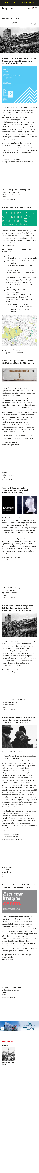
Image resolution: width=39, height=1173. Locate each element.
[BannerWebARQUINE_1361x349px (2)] (19, 1031)
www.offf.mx (6, 560)
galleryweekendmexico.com (12, 353)
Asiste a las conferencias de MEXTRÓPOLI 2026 (19, 3)
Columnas (5, 1045)
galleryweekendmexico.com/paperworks (17, 162)
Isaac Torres (7, 1011)
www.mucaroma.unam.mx (12, 839)
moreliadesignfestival (10, 445)
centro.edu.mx (7, 960)
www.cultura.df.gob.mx (10, 672)
